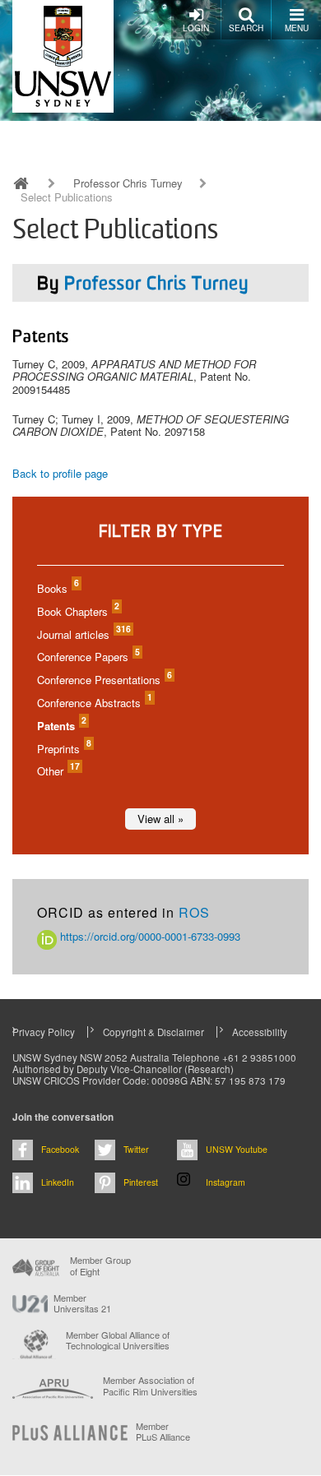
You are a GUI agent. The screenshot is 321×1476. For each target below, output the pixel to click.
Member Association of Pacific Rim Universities (150, 1386)
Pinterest (140, 1182)
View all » (160, 818)
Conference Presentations (103, 679)
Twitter (136, 1149)
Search (246, 28)
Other (57, 771)
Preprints (63, 749)
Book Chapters (77, 611)
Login (196, 28)
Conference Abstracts (94, 702)
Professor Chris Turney (128, 183)
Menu (297, 28)
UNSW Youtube (237, 1149)
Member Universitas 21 (82, 1303)
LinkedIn (57, 1182)
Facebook (60, 1149)
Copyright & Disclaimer (153, 1032)
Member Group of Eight (100, 1265)
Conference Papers (87, 656)
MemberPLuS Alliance (163, 1431)
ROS (194, 912)
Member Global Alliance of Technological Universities (118, 1341)
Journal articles (83, 634)
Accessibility (259, 1032)
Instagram (225, 1182)
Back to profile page (60, 473)
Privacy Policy (43, 1032)
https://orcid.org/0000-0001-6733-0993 (148, 936)
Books (57, 588)
